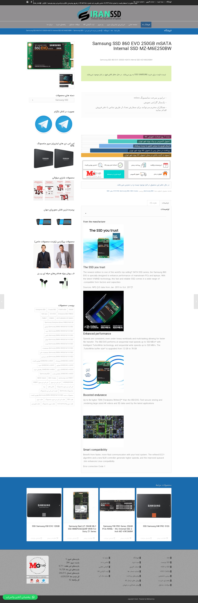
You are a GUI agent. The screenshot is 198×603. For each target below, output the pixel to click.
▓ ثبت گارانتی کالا (104, 571)
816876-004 (62, 310)
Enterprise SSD (41, 310)
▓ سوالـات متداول (165, 585)
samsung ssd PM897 (66, 378)
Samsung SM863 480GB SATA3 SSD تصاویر (59, 327)
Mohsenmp (150, 599)
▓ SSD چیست (166, 562)
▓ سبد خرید (136, 562)
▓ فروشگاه (137, 557)
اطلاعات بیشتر (161, 538)
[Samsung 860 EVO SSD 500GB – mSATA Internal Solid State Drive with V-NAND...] (196, 301)
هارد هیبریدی (36, 404)
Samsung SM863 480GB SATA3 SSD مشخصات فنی (56, 352)
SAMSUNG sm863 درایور (65, 370)
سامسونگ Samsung (66, 391)
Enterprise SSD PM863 (65, 314)
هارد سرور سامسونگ (48, 404)
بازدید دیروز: (74, 562)
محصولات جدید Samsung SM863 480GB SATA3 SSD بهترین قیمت (52, 395)
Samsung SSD (78, 31)
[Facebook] (31, 2)
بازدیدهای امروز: (73, 559)
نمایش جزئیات (145, 538)
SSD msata (52, 378)
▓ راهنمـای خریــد (164, 580)
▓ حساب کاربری (135, 566)
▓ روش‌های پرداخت (133, 576)
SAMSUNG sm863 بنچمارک (64, 361)
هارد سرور (40, 399)
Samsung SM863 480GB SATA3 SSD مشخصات (57, 348)
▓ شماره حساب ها (134, 571)
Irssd (136, 599)
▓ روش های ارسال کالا (133, 580)
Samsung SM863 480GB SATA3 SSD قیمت (59, 344)
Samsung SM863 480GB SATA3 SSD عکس (59, 335)
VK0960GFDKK (68, 382)
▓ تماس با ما (105, 562)
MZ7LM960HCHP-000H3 (65, 318)
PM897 (44, 318)
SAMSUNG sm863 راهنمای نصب (62, 374)
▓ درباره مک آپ (104, 576)
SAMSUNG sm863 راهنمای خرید (44, 370)
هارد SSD (70, 399)
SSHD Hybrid (41, 378)
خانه (112, 31)
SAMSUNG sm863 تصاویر (65, 365)
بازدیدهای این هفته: (71, 566)
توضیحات (165, 203)
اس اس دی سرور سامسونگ (65, 387)
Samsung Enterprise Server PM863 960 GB (59, 322)
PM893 (51, 318)
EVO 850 (53, 314)
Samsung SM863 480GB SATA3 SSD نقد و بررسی (57, 357)
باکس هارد (51, 387)
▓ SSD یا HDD (166, 566)
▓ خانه (169, 557)
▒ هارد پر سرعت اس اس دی (93, 31)
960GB (71, 310)
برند (44, 387)
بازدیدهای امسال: (72, 573)
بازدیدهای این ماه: (72, 569)
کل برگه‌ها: (75, 580)
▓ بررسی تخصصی (165, 576)
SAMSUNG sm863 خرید (46, 365)
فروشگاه (167, 30)
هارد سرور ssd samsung (65, 404)
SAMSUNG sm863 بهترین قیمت (42, 361)
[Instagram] (27, 2)
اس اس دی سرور (56, 382)
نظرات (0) (153, 203)
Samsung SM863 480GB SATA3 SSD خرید (59, 331)
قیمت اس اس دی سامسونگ (48, 391)
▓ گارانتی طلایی (104, 566)
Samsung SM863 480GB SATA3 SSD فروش (59, 339)
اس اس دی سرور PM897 (40, 382)
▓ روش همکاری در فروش (132, 585)
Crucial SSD (52, 310)
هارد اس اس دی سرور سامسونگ (55, 399)
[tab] (165, 203)
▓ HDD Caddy (165, 571)
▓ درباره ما (106, 557)
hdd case (44, 314)
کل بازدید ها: (74, 576)
